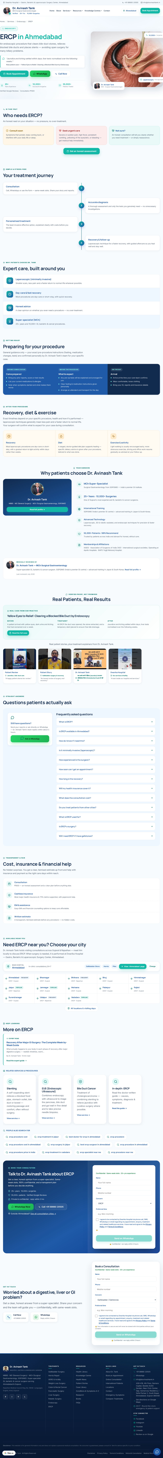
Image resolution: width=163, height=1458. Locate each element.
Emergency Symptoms (115, 1395)
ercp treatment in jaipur (48, 1137)
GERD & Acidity (54, 1379)
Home (52, 11)
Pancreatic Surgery (56, 1391)
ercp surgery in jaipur (60, 1144)
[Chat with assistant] (157, 1451)
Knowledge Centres (93, 11)
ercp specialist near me (90, 1152)
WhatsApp (41, 73)
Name (98, 1178)
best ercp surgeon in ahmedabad (95, 1144)
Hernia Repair (53, 1376)
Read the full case (19, 633)
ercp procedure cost (18, 1137)
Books (78, 1399)
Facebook (140, 1419)
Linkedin (139, 1430)
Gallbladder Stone (93, 966)
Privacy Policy (141, 1321)
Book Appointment (150, 11)
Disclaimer (91, 1453)
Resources (78, 11)
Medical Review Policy (152, 1453)
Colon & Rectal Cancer (57, 1387)
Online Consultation (113, 1379)
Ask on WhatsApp (32, 739)
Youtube (139, 1427)
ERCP (50, 1407)
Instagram (140, 1423)
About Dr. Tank (112, 1372)
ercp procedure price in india (22, 1152)
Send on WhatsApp (124, 1238)
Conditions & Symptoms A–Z (87, 1391)
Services (67, 11)
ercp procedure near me (122, 1152)
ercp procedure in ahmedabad (133, 1144)
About (58, 11)
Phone (98, 1188)
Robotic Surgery (55, 1399)
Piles (114, 966)
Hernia (106, 966)
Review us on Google (144, 1434)
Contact (107, 11)
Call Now (62, 73)
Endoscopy (21, 21)
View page (134, 966)
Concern (99, 1199)
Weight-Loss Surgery (56, 1383)
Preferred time (101, 1209)
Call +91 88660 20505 (53, 1206)
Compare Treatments (114, 1399)
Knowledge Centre (83, 1376)
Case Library (81, 1387)
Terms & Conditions (115, 1227)
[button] (19, 666)
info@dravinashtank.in (151, 2)
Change (152, 966)
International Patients (114, 1383)
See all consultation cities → (43, 1213)
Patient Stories (82, 1383)
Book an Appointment (114, 1376)
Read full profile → (37, 509)
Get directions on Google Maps (146, 1401)
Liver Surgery (53, 1395)
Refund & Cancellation (134, 1453)
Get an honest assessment (83, 151)
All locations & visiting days (83, 1008)
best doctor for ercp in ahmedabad (84, 1137)
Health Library (81, 1372)
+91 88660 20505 (131, 2)
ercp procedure (117, 1137)
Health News (81, 1379)
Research (80, 1395)
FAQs (78, 1403)
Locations (110, 1387)
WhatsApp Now (22, 1206)
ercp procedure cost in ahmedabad (24, 1144)
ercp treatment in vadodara (57, 1152)
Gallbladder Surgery (56, 1372)
